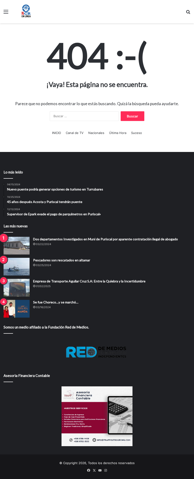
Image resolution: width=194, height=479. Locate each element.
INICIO (56, 133)
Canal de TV (75, 133)
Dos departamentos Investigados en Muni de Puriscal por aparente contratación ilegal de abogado (105, 239)
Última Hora (117, 133)
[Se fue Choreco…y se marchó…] (17, 309)
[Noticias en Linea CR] (26, 11)
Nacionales (96, 133)
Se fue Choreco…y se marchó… (55, 302)
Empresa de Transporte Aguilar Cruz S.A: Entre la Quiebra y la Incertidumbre (89, 281)
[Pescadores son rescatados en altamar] (17, 267)
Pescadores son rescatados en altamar (61, 260)
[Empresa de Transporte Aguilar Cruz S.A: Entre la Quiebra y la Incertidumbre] (17, 288)
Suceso (136, 133)
